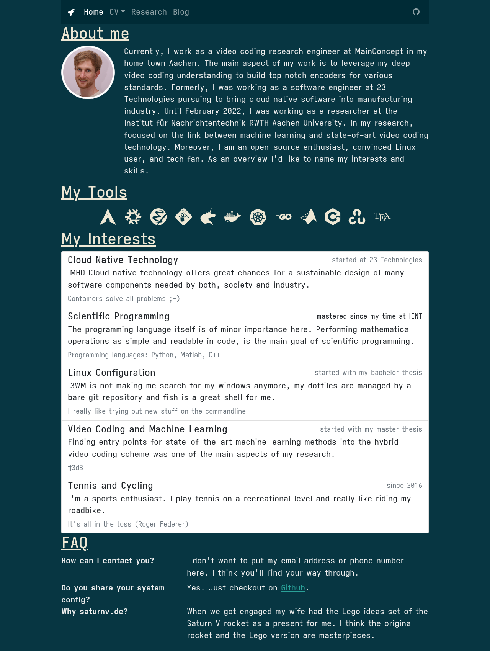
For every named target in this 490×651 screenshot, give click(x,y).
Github (293, 588)
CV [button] (114, 12)
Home (95, 12)
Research (149, 12)
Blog (181, 12)
